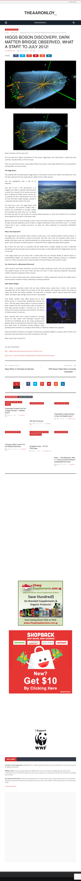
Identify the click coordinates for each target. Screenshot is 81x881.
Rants (7, 432)
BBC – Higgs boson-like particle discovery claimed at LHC (23, 351)
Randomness (38, 432)
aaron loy (11, 51)
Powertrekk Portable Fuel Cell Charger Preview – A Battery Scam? (15, 410)
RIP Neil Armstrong (36, 421)
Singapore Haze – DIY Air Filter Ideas (39, 447)
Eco (56, 403)
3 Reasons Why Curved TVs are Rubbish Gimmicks (15, 445)
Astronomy (9, 29)
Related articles (11, 397)
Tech (20, 402)
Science (16, 29)
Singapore (33, 434)
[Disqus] (40, 502)
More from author (25, 397)
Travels (8, 404)
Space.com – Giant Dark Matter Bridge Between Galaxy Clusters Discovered (30, 355)
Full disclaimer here (10, 786)
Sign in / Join (72, 2)
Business (8, 402)
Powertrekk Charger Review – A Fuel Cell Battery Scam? (64, 415)
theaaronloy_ (40, 13)
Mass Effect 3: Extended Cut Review (19, 369)
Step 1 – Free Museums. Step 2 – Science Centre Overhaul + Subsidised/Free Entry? (65, 459)
